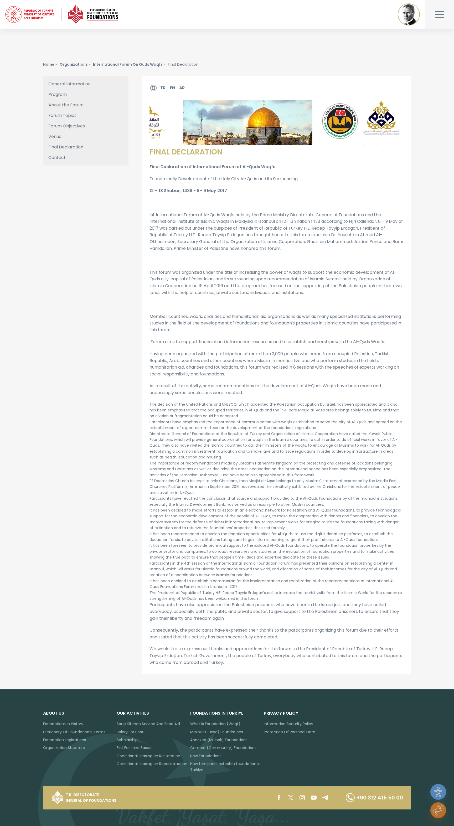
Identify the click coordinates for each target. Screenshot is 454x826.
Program (57, 94)
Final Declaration (65, 147)
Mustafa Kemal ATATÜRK (409, 14)
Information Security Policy (288, 723)
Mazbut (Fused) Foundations (216, 732)
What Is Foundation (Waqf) (215, 723)
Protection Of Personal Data (289, 732)
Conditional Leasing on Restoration (148, 755)
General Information (69, 84)
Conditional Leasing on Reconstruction (152, 763)
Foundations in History (63, 723)
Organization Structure (64, 747)
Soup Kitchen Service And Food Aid (148, 723)
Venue (54, 136)
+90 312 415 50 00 (379, 797)
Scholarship (127, 739)
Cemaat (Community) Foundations (223, 747)
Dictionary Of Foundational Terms (74, 732)
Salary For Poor (130, 732)
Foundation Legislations (64, 739)
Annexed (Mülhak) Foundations (218, 739)
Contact (57, 157)
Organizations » (75, 64)
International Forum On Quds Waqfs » (129, 64)
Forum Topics (62, 115)
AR (182, 88)
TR (163, 88)
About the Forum (66, 105)
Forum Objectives (66, 126)
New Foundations (205, 755)
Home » (50, 64)
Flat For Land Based (134, 747)
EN (172, 88)
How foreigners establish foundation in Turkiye (225, 766)
